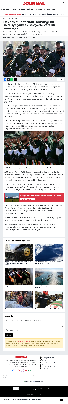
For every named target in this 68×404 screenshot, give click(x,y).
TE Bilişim (39, 394)
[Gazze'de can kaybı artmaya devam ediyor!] (19, 299)
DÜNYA (22, 9)
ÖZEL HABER (40, 9)
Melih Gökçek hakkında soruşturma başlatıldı (24, 400)
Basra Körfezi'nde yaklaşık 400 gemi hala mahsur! (48, 286)
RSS (17, 389)
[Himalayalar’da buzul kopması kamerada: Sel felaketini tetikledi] (49, 252)
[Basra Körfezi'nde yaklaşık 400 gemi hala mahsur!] (49, 276)
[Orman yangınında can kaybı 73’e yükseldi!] (49, 299)
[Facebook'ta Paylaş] (5, 79)
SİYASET (14, 9)
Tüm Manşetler (47, 365)
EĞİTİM (30, 9)
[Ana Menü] (4, 3)
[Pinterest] (19, 370)
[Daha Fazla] (15, 79)
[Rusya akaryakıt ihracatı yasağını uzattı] (19, 276)
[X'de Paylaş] (8, 79)
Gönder (9, 335)
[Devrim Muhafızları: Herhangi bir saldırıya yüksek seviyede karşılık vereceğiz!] (34, 59)
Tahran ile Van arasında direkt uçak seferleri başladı (43, 14)
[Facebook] (12, 370)
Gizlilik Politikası (10, 378)
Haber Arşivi (46, 369)
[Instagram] (22, 370)
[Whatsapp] (29, 370)
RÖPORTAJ (51, 9)
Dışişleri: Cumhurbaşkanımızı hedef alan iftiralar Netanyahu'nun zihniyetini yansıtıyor (18, 263)
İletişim (37, 376)
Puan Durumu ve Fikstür (50, 363)
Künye (7, 376)
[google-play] (38, 381)
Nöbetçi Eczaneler (48, 357)
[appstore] (28, 381)
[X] (16, 370)
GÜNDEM (5, 9)
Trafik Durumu (47, 361)
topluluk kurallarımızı (23, 341)
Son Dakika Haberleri (49, 367)
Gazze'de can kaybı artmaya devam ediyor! (19, 309)
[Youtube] (25, 370)
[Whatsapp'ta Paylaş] (11, 79)
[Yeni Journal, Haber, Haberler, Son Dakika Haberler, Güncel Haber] (34, 3)
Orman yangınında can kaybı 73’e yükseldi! (49, 309)
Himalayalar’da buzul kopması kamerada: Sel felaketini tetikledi (48, 262)
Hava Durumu (47, 359)
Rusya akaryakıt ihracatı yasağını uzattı (17, 286)
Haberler (6, 18)
